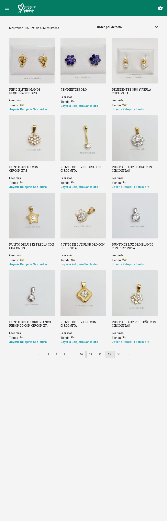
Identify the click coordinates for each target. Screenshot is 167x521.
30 (81, 354)
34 (118, 354)
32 (100, 354)
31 (90, 354)
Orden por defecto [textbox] (109, 27)
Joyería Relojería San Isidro (28, 109)
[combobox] (127, 27)
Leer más (15, 100)
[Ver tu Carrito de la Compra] (160, 8)
